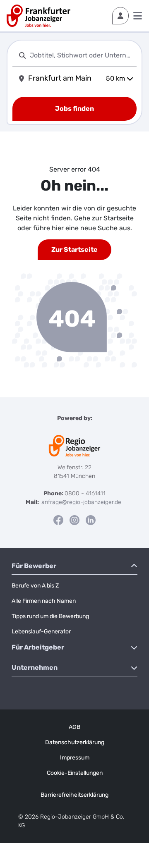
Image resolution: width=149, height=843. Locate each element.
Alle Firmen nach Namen (44, 600)
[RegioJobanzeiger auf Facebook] (58, 519)
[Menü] (137, 16)
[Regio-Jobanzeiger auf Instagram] (74, 519)
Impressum (74, 757)
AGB (74, 727)
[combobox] (81, 55)
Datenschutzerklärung (74, 742)
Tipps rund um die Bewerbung (50, 616)
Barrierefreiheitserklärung (74, 794)
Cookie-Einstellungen (75, 772)
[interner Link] (38, 16)
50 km (115, 78)
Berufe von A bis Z (35, 585)
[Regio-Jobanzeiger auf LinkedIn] (91, 519)
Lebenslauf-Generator (41, 631)
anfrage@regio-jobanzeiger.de (81, 502)
